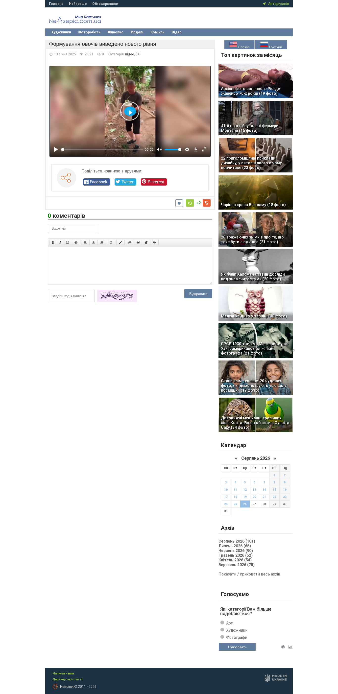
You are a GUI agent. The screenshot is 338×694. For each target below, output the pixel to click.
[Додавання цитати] (138, 242)
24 (226, 504)
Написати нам (63, 673)
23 (285, 497)
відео (129, 54)
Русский (275, 47)
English (243, 47)
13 (254, 489)
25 (235, 504)
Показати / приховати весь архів (249, 574)
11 (235, 489)
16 (285, 489)
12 (245, 489)
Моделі (136, 32)
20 (254, 497)
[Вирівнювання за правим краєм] (101, 242)
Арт (229, 623)
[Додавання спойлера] (154, 242)
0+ (138, 54)
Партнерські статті (67, 679)
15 (274, 489)
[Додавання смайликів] (111, 242)
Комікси (157, 32)
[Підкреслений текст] (68, 242)
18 (235, 497)
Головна (56, 4)
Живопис (115, 32)
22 (274, 497)
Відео (177, 32)
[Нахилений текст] (60, 242)
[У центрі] (93, 242)
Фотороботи (89, 32)
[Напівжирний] (53, 242)
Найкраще (78, 4)
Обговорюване (105, 4)
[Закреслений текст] (76, 242)
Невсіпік (82, 21)
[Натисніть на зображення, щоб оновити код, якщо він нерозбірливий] (117, 301)
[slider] (102, 149)
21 (264, 497)
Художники (61, 32)
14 (264, 489)
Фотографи (236, 637)
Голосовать (237, 647)
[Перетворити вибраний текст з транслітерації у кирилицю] (146, 242)
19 (245, 497)
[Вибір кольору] (120, 242)
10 (226, 489)
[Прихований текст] (130, 242)
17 (226, 497)
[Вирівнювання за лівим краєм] (85, 242)
